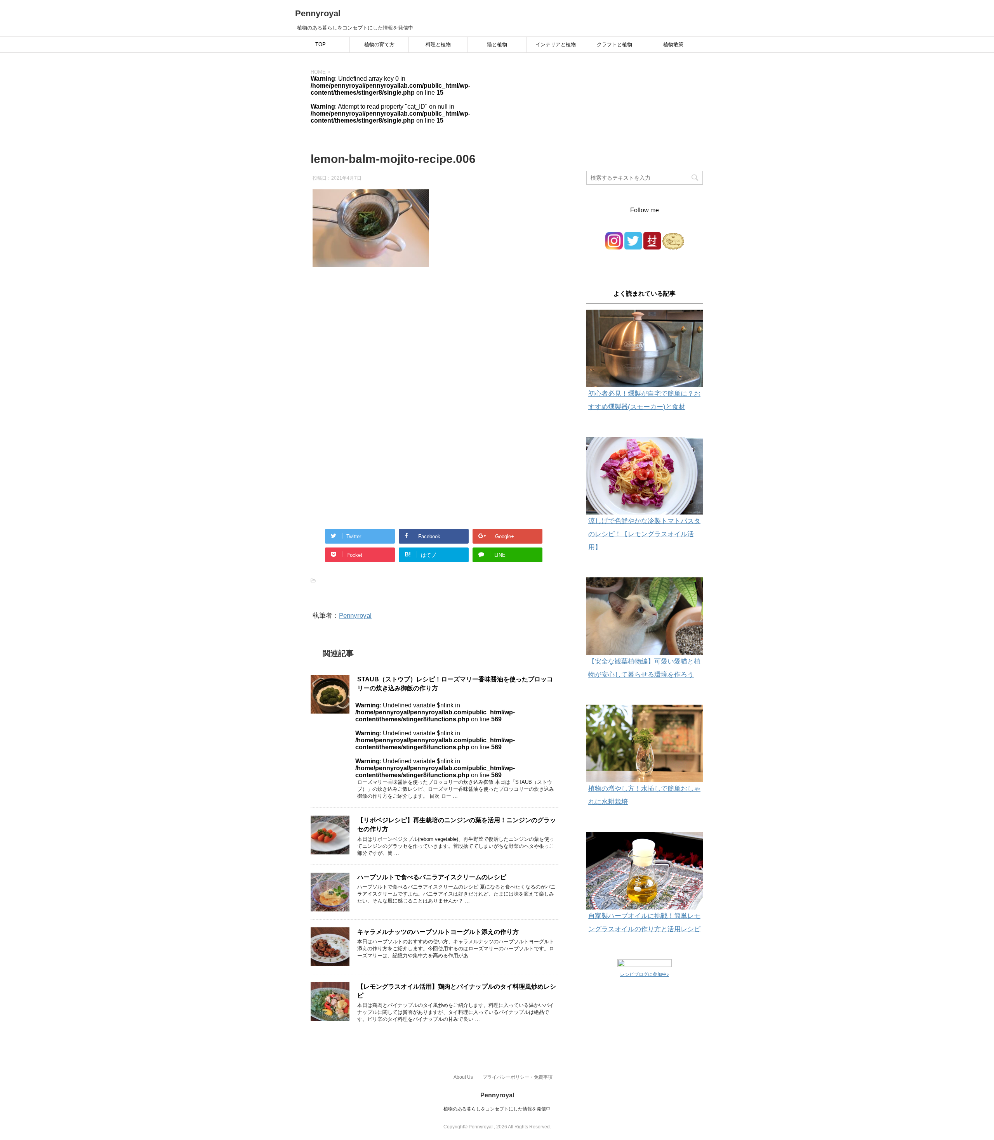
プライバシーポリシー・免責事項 (518, 1077)
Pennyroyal (318, 13)
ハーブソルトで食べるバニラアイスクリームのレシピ (431, 877)
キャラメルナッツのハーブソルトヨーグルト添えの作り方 (438, 932)
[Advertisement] (435, 352)
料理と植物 (438, 44)
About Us (463, 1077)
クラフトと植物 (614, 44)
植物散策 (673, 44)
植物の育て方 (379, 44)
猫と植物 (497, 44)
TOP (320, 44)
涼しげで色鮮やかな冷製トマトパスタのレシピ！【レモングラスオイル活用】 (644, 534)
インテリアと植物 (555, 44)
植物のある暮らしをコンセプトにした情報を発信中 (497, 1109)
